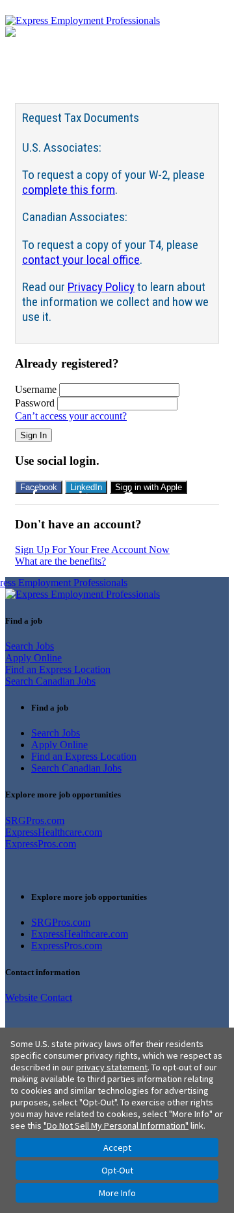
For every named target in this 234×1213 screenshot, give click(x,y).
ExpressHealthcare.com (53, 832)
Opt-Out (117, 1170)
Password (35, 402)
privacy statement (112, 1067)
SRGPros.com (34, 820)
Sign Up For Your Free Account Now (92, 549)
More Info (117, 1193)
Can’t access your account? (71, 415)
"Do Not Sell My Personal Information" (116, 1125)
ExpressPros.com (40, 843)
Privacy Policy (101, 286)
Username (36, 389)
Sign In (33, 435)
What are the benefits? (60, 561)
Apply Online (33, 657)
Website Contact (38, 997)
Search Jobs (29, 646)
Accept (117, 1147)
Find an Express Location (57, 669)
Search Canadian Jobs (50, 681)
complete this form (68, 189)
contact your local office (81, 259)
